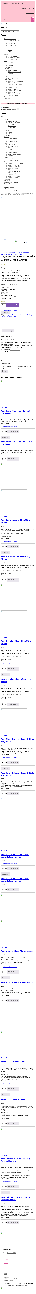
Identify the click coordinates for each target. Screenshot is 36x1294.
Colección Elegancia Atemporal (16, 81)
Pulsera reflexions (12, 59)
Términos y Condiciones (11, 190)
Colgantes (10, 65)
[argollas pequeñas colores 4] (30, 246)
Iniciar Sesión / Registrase (11, 182)
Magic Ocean (11, 48)
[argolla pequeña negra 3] (19, 244)
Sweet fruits (11, 42)
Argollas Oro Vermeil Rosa (13, 1062)
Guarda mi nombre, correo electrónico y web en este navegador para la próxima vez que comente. (16, 367)
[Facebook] (4, 319)
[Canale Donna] (5, 24)
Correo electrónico (6, 363)
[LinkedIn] (4, 325)
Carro (5, 185)
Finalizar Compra (9, 187)
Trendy (6, 97)
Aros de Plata (11, 62)
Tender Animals (12, 43)
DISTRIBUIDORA (30, 13)
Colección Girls (12, 92)
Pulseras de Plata (12, 56)
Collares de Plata (12, 70)
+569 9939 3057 (11, 1253)
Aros (5, 61)
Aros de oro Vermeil (13, 146)
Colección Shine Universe (15, 84)
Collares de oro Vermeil (14, 72)
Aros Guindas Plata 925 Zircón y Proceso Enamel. (15, 1160)
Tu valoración (5, 351)
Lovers (10, 51)
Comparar (5, 312)
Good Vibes (11, 53)
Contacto (6, 188)
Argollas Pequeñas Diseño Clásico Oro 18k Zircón (15, 252)
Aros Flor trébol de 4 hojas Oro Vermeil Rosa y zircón (15, 855)
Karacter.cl (25, 1285)
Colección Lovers (12, 87)
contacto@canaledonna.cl (12, 1256)
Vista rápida (4, 407)
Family (10, 46)
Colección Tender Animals (15, 83)
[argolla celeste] (18, 215)
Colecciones (7, 79)
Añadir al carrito (12, 305)
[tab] (8, 330)
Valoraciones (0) (8, 331)
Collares (6, 68)
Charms (6, 119)
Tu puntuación (5, 349)
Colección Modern (13, 86)
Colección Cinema (13, 95)
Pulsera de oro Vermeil (14, 57)
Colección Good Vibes (14, 89)
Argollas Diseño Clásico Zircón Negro (11, 254)
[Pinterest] (4, 322)
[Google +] (4, 324)
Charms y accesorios (10, 39)
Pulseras (6, 54)
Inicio (2, 193)
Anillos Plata (11, 76)
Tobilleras (7, 98)
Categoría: (3, 315)
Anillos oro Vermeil (13, 78)
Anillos (6, 75)
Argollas (10, 67)
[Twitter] (4, 321)
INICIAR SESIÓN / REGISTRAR (27, 8)
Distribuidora (7, 181)
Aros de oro (11, 64)
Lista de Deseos (8, 184)
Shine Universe (12, 45)
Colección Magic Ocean (14, 90)
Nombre (3, 360)
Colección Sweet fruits (14, 94)
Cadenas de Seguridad (14, 40)
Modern (10, 50)
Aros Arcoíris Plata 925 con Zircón (17, 951)
